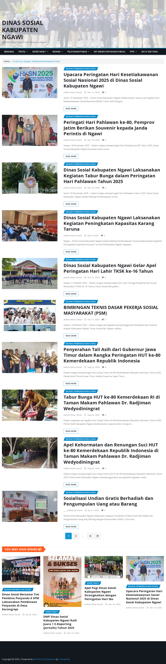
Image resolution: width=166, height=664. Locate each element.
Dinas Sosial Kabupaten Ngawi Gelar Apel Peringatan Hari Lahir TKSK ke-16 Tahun (110, 268)
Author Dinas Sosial (73, 92)
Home (7, 61)
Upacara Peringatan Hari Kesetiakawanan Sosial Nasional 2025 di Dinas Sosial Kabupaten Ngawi (111, 80)
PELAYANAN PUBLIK (77, 51)
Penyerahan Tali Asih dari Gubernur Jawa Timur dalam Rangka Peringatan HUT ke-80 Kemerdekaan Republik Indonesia (112, 355)
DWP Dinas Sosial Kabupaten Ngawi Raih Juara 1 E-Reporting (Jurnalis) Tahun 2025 (60, 622)
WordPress (38, 659)
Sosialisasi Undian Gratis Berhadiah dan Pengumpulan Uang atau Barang (108, 501)
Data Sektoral (149, 51)
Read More (71, 108)
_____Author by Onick (73, 510)
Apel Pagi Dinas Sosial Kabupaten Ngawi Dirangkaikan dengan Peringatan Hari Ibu (100, 593)
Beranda (9, 51)
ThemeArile (64, 659)
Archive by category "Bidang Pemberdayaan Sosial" (36, 61)
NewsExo (50, 659)
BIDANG (57, 51)
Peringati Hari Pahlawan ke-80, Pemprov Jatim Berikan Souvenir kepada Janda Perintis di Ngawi (109, 128)
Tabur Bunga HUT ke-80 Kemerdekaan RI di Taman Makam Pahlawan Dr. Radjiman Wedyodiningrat (112, 402)
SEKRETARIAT (39, 51)
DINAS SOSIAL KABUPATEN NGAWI (22, 30)
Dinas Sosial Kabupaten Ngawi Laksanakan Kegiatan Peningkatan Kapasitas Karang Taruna (112, 223)
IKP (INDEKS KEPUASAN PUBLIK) (109, 51)
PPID (132, 51)
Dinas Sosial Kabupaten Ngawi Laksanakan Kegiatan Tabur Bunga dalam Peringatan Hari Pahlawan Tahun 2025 (112, 175)
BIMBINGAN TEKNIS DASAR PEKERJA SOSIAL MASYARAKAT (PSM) (111, 310)
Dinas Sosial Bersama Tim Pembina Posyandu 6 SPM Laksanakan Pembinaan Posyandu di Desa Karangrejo (20, 601)
